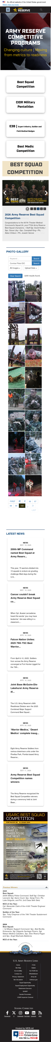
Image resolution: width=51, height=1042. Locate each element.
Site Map (18, 968)
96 (30, 501)
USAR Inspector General (25, 997)
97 (35, 501)
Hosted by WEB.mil (25, 1028)
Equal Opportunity (25, 982)
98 (11, 505)
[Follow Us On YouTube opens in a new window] (27, 1013)
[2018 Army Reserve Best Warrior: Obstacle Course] (16, 291)
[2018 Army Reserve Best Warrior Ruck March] (16, 399)
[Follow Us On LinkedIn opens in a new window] (33, 1013)
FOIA (33, 965)
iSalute (34, 968)
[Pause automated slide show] (27, 209)
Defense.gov (34, 979)
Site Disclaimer (18, 979)
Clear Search (15, 276)
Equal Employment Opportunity (25, 985)
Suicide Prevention (25, 994)
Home (18, 965)
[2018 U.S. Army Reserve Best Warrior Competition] (16, 377)
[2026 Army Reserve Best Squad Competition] (25, 193)
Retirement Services (25, 988)
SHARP (25, 991)
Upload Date (30, 268)
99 (16, 505)
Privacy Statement (18, 976)
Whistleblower (33, 974)
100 (23, 505)
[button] (12, 4)
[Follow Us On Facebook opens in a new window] (7, 1013)
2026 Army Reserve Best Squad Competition (24, 216)
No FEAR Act (33, 971)
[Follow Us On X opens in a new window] (14, 1013)
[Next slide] (46, 193)
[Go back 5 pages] (20, 501)
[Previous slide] (5, 193)
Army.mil (33, 976)
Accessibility (18, 971)
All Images (14, 268)
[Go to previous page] (24, 501)
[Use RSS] (40, 1013)
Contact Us (18, 974)
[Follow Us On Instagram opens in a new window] (20, 1013)
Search (36, 258)
